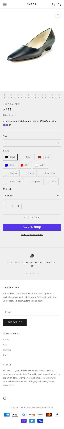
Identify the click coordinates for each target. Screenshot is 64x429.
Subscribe (15, 322)
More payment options (32, 234)
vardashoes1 (11, 104)
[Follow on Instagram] (4, 398)
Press (6, 355)
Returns (7, 349)
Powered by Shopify (41, 408)
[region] (32, 261)
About (6, 339)
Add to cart (32, 217)
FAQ (5, 344)
